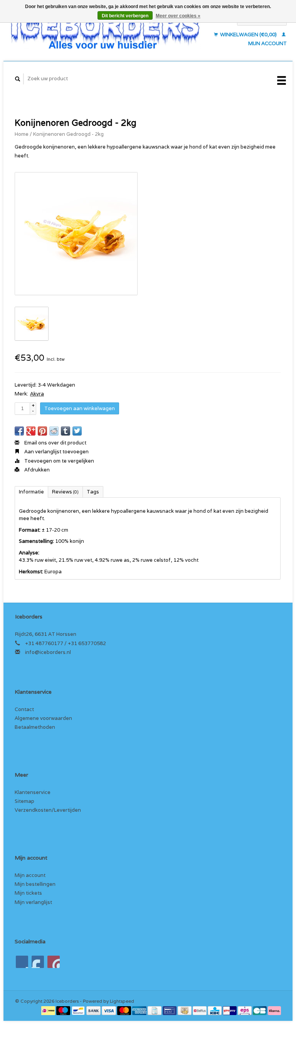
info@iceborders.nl (48, 652)
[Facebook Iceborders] (22, 962)
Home (22, 134)
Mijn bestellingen (35, 884)
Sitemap (24, 801)
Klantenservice (32, 792)
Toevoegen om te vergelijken (58, 461)
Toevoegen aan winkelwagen (79, 408)
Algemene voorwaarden (43, 718)
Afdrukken (36, 469)
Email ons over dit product (54, 442)
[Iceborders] (105, 31)
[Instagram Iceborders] (53, 962)
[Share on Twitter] (77, 431)
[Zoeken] (18, 78)
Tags (93, 491)
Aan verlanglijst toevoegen (56, 451)
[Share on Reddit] (54, 431)
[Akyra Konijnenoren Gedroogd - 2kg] (76, 233)
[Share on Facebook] (19, 431)
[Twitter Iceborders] (38, 962)
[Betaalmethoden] (48, 1010)
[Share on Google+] (30, 431)
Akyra (37, 393)
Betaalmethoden (35, 727)
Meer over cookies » (178, 16)
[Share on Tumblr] (65, 431)
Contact (24, 709)
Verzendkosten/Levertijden (48, 810)
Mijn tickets (28, 893)
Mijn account (30, 875)
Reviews (65, 491)
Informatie (31, 491)
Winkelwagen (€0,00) (248, 34)
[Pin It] (42, 431)
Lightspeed (122, 1001)
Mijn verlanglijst (33, 902)
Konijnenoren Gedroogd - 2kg (68, 134)
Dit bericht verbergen (125, 16)
